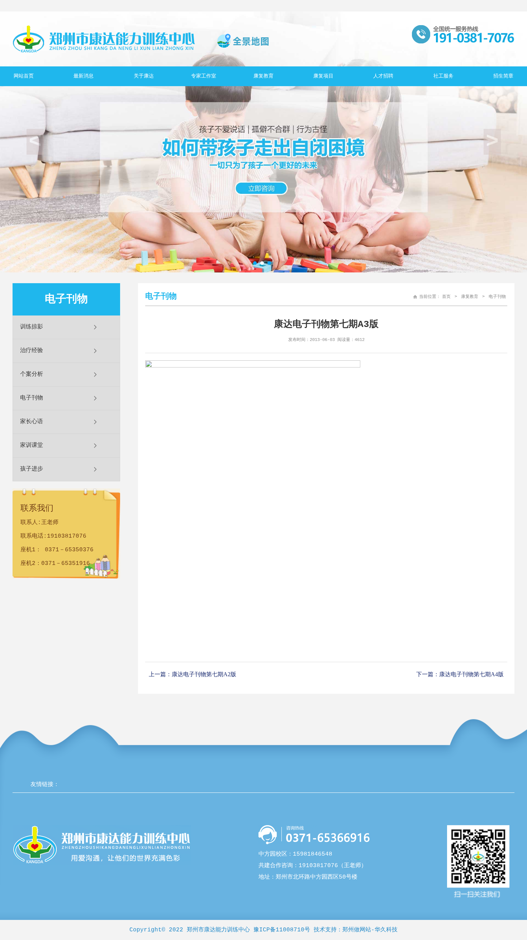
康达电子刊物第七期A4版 (471, 674)
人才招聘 (383, 76)
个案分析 (31, 374)
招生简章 (503, 76)
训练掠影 (31, 327)
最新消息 (83, 76)
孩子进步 (31, 469)
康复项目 (323, 76)
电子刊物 (31, 398)
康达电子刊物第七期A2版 (204, 674)
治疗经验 (31, 350)
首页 (446, 296)
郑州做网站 (356, 930)
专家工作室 (203, 76)
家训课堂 (31, 445)
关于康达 (144, 76)
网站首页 (24, 76)
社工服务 (443, 76)
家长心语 (31, 421)
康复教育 (263, 76)
